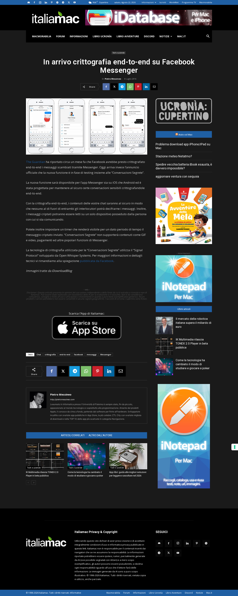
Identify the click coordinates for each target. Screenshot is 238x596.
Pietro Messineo (113, 78)
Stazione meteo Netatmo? (174, 156)
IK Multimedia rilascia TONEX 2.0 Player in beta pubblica (192, 343)
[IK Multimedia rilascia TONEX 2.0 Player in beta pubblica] (45, 456)
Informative (75, 592)
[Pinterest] (51, 2)
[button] (208, 36)
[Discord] (28, 2)
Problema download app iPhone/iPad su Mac (183, 146)
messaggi (92, 354)
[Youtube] (74, 2)
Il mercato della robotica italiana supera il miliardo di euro (193, 322)
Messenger (105, 354)
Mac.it (181, 36)
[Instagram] (40, 2)
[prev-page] (28, 482)
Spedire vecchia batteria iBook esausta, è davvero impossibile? (184, 166)
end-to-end (65, 354)
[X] (68, 2)
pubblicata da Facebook (96, 261)
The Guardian (35, 162)
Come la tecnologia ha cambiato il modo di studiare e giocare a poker (193, 364)
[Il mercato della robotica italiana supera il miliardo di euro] (164, 325)
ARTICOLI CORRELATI (73, 435)
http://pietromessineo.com (62, 399)
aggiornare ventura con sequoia (177, 176)
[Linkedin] (45, 2)
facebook (78, 354)
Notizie (164, 36)
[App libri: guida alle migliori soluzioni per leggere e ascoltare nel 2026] (128, 456)
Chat (39, 354)
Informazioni (148, 2)
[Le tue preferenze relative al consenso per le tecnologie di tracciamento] (234, 447)
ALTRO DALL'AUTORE (100, 435)
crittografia (50, 354)
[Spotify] (57, 2)
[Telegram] (63, 2)
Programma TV (189, 2)
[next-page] (34, 482)
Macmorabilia (205, 2)
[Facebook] (34, 2)
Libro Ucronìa (102, 36)
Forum (60, 36)
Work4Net (174, 2)
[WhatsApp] (130, 86)
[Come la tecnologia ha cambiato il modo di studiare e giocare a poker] (87, 456)
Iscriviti (162, 2)
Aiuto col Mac (185, 135)
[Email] (154, 86)
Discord (149, 36)
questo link (80, 548)
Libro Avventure (128, 36)
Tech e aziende (119, 53)
